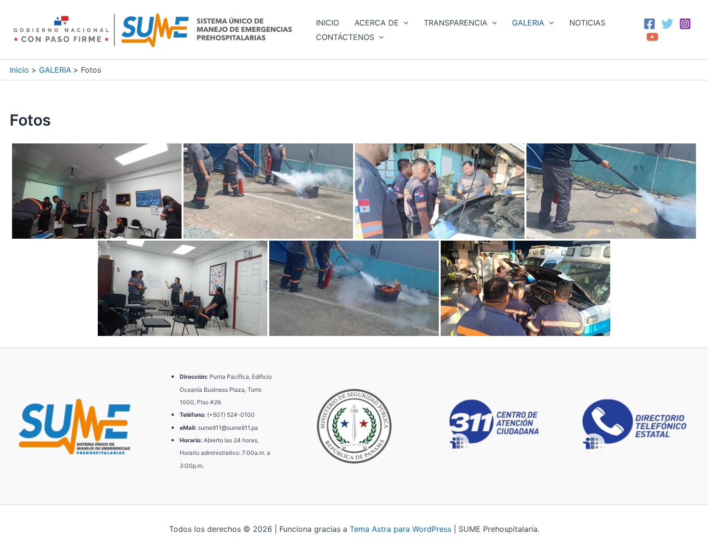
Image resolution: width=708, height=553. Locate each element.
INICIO (327, 22)
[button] (403, 22)
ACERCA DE (376, 22)
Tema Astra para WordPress (400, 529)
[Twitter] (667, 24)
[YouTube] (652, 37)
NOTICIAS (587, 22)
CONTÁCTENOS (345, 37)
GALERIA (528, 22)
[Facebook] (649, 24)
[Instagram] (685, 24)
